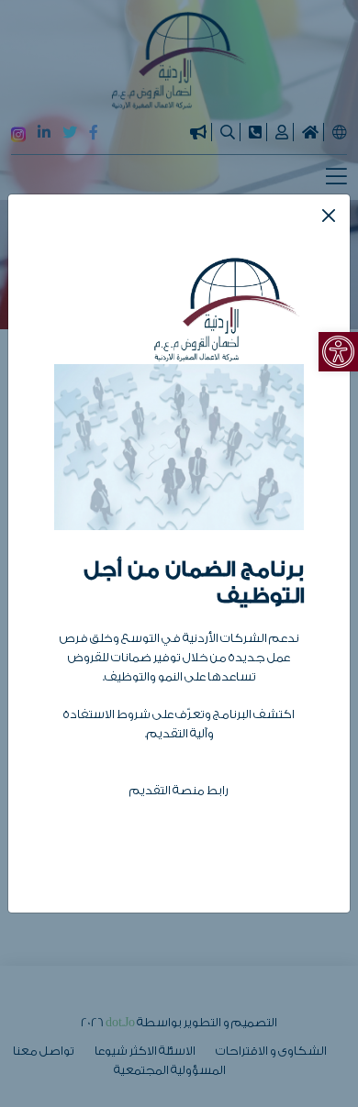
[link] (338, 351)
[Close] (328, 215)
